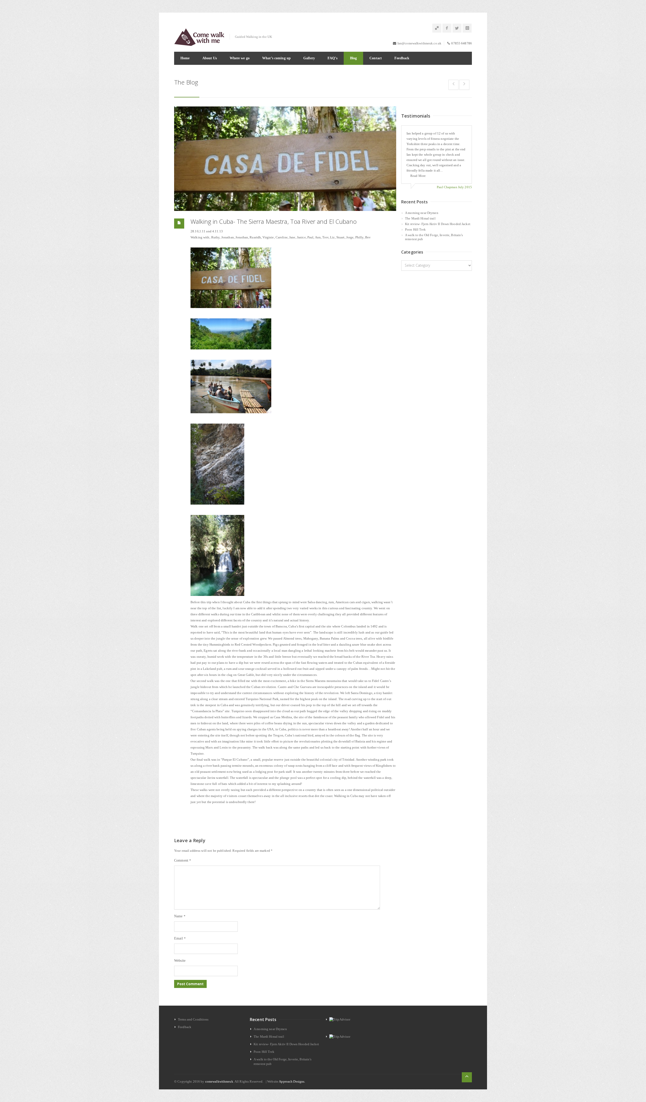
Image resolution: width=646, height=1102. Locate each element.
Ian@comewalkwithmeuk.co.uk (419, 43)
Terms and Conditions (193, 1019)
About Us (209, 58)
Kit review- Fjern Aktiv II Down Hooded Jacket (437, 224)
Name (179, 916)
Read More (418, 176)
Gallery (309, 58)
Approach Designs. (292, 1081)
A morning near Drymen (421, 213)
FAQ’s (332, 58)
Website (179, 960)
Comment (182, 860)
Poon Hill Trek (415, 229)
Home (185, 58)
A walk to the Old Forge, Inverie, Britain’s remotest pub (434, 237)
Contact (375, 58)
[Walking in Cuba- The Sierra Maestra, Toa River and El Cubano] (285, 158)
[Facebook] (446, 28)
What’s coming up (276, 58)
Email (180, 938)
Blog (353, 58)
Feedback (401, 58)
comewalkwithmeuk (219, 1081)
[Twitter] (457, 28)
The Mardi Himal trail (420, 218)
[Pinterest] (436, 28)
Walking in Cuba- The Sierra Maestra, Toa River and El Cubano (274, 221)
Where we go (240, 58)
